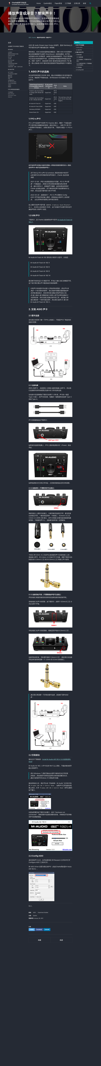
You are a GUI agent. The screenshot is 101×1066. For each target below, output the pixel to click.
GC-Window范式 (12, 81)
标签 (84, 3)
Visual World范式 (12, 83)
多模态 (9, 85)
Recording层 (11, 60)
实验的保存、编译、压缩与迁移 (15, 66)
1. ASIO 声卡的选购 (79, 45)
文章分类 (77, 3)
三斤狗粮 (68, 3)
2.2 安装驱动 (79, 67)
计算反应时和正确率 (12, 63)
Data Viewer (11, 93)
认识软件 (10, 52)
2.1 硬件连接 (79, 54)
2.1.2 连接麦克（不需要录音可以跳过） (84, 60)
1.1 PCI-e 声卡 (79, 47)
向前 (39, 940)
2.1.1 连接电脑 (80, 57)
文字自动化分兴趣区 (12, 73)
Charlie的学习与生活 (20, 3)
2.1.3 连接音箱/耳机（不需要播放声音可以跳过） (84, 64)
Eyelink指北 (48, 3)
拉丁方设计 (10, 72)
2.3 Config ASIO (80, 69)
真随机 (9, 86)
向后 (61, 940)
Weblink (10, 97)
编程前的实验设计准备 (13, 54)
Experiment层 (11, 55)
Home (38, 3)
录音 (9, 78)
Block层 (10, 57)
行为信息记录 (11, 65)
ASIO (34, 912)
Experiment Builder (43, 912)
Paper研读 (58, 3)
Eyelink (35, 915)
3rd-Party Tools (12, 95)
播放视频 (10, 77)
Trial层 (9, 58)
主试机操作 (10, 92)
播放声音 (10, 75)
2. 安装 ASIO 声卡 (79, 52)
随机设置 (10, 62)
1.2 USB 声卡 (79, 50)
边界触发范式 (11, 80)
